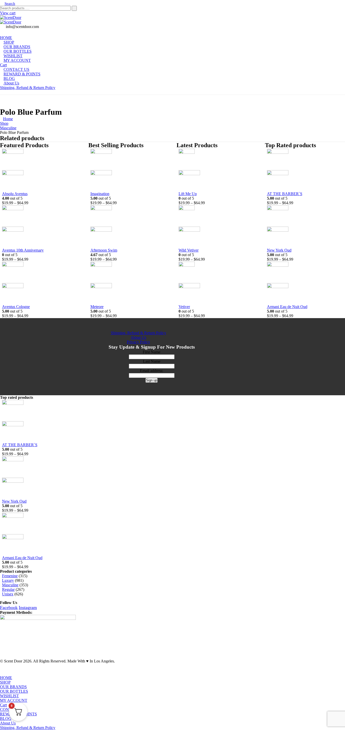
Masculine (10, 585)
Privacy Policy (138, 342)
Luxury (8, 580)
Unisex (7, 594)
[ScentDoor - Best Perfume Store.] (172, 19)
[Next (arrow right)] (336, 365)
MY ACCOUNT (17, 60)
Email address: (151, 371)
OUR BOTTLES (14, 691)
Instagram (28, 607)
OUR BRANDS (13, 687)
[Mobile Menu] (1, 92)
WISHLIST (9, 696)
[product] (38, 170)
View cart (7, 13)
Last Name (151, 361)
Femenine (10, 576)
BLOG (5, 718)
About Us (11, 83)
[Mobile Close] (3, 673)
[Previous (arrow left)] (9, 365)
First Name (151, 352)
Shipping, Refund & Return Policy (27, 87)
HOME (6, 678)
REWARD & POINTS (22, 74)
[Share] (328, 5)
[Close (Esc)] (339, 5)
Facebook (9, 607)
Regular (8, 589)
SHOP (5, 682)
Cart (3, 705)
